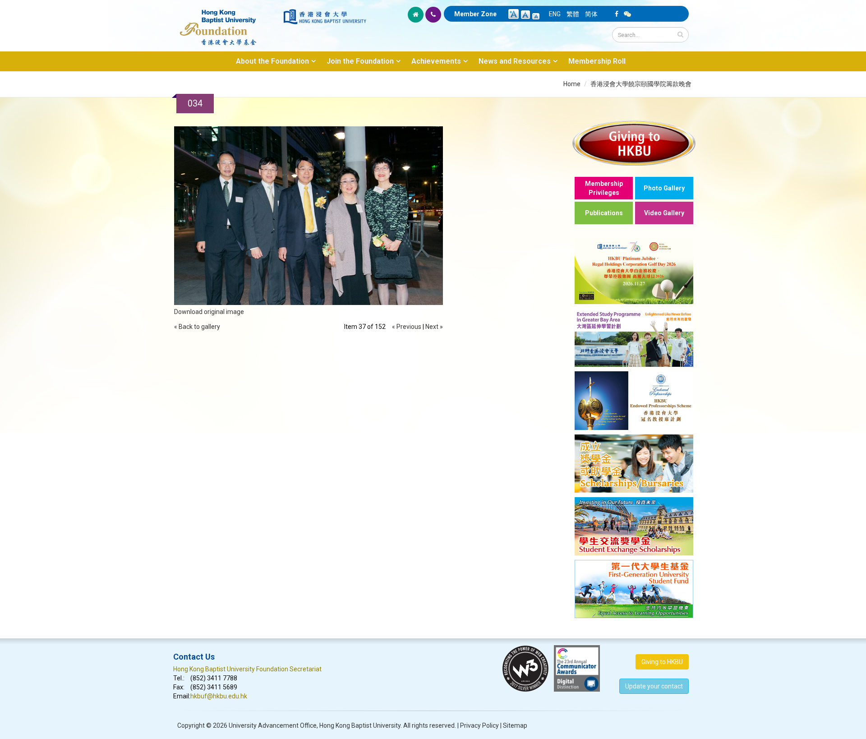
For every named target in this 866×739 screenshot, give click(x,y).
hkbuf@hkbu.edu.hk (218, 696)
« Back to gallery (197, 326)
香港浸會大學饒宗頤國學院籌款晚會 (640, 84)
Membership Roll (597, 61)
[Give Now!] (634, 143)
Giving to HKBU (662, 661)
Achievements (436, 61)
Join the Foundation (360, 61)
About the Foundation (272, 61)
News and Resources (515, 61)
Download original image (209, 311)
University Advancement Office (273, 725)
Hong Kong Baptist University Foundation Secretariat (247, 669)
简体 (591, 14)
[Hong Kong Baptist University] (324, 16)
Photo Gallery (664, 188)
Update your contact (654, 686)
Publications (604, 213)
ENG (555, 14)
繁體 (573, 14)
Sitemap (515, 725)
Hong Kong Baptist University (360, 725)
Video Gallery (664, 213)
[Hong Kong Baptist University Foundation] (227, 22)
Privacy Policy (479, 725)
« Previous (406, 326)
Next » (434, 326)
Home (571, 84)
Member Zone (475, 14)
